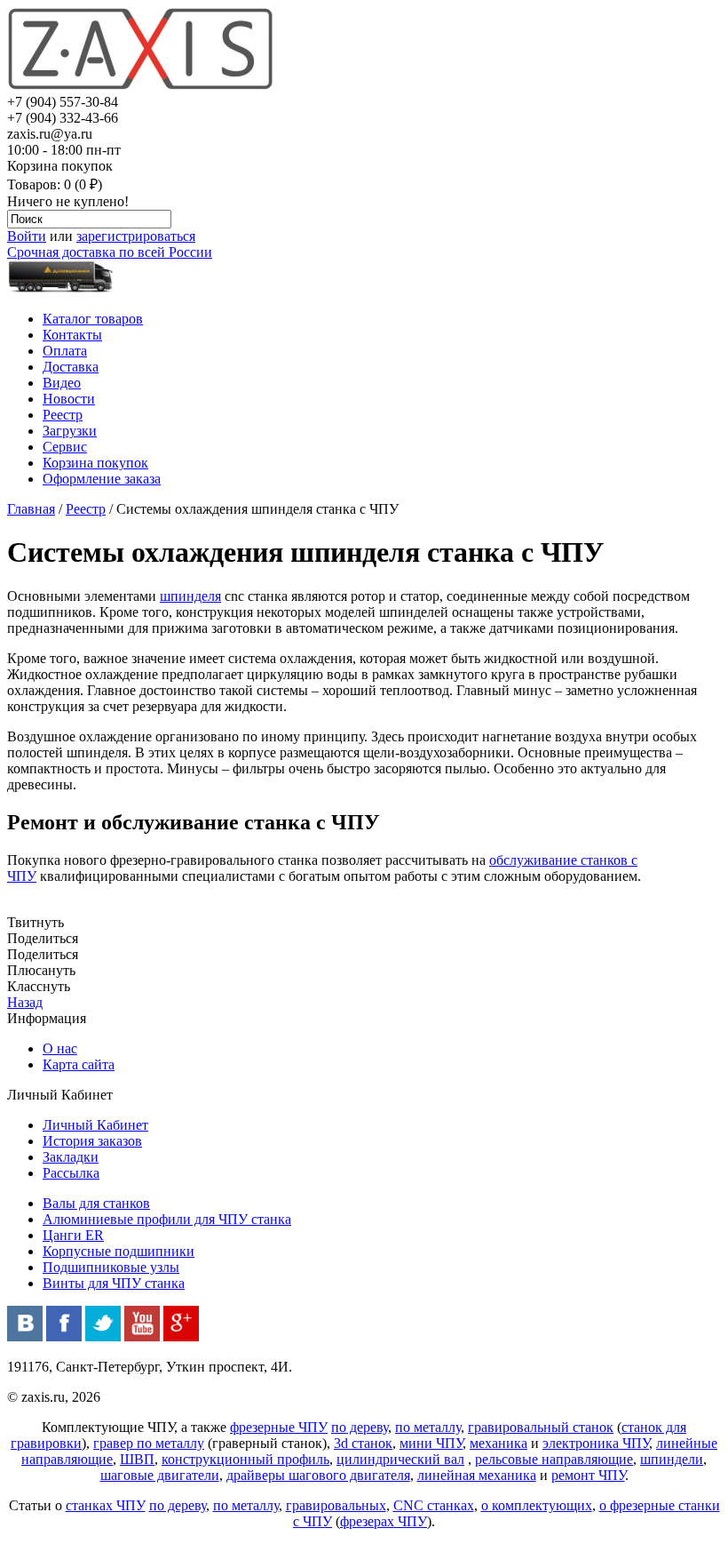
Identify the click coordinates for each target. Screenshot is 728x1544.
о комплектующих (536, 1505)
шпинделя (190, 596)
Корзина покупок (95, 462)
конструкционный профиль (245, 1459)
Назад (25, 1002)
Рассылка (71, 1172)
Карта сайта (79, 1064)
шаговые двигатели (159, 1475)
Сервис (65, 446)
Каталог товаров (93, 318)
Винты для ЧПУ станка (114, 1283)
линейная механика (476, 1475)
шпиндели (671, 1459)
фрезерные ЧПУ (279, 1427)
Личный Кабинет (95, 1124)
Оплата (65, 350)
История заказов (92, 1140)
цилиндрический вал (400, 1459)
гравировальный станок (540, 1427)
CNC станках (433, 1505)
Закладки (71, 1156)
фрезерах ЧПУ (383, 1521)
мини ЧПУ (431, 1443)
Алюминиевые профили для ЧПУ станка (167, 1219)
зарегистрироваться (135, 236)
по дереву (359, 1427)
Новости (69, 398)
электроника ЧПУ (595, 1443)
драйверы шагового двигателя (318, 1475)
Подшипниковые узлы (111, 1267)
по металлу (428, 1427)
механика (498, 1443)
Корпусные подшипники (118, 1251)
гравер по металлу (148, 1443)
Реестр (63, 414)
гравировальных (336, 1505)
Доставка (71, 366)
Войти (26, 236)
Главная (31, 508)
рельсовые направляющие (554, 1459)
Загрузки (70, 430)
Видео (62, 382)
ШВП (137, 1459)
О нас (60, 1048)
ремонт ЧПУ (588, 1475)
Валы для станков (96, 1203)
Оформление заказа (102, 478)
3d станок (363, 1443)
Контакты (72, 334)
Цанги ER (73, 1235)
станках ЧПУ (106, 1505)
